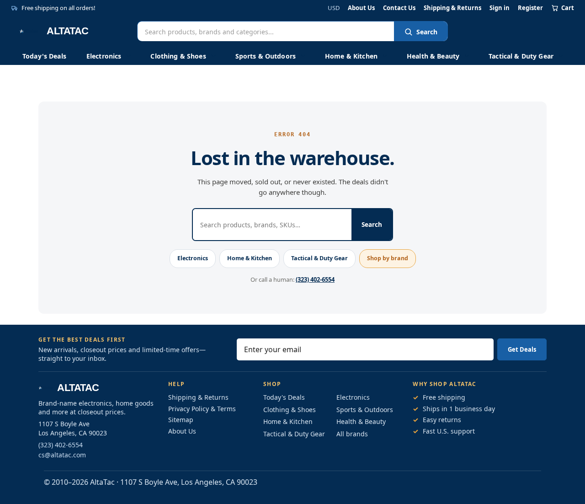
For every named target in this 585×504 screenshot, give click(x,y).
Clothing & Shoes (178, 56)
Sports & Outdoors (265, 56)
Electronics (104, 56)
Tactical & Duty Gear (521, 56)
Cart (567, 7)
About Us (361, 8)
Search (426, 31)
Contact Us (399, 8)
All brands (352, 433)
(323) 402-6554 (315, 279)
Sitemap (180, 419)
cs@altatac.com (62, 454)
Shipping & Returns (452, 8)
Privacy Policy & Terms (202, 408)
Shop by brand (387, 258)
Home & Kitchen (351, 56)
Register (530, 8)
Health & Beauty (433, 56)
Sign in (499, 8)
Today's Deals (44, 56)
